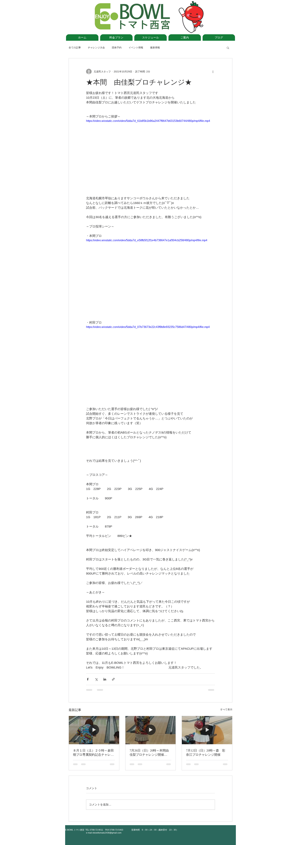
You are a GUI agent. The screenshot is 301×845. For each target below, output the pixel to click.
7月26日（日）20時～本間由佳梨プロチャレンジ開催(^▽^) (149, 753)
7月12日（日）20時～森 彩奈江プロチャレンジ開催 (205, 752)
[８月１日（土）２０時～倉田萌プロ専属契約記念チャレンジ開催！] (94, 730)
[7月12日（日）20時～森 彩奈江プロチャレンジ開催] (207, 730)
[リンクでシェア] (113, 679)
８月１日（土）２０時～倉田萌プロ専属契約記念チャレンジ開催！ (93, 753)
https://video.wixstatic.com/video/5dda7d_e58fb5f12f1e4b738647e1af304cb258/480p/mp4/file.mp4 (146, 240)
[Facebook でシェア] (87, 679)
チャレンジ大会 (96, 47)
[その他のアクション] (213, 71)
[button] (228, 47)
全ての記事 (75, 47)
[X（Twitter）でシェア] (96, 679)
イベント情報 (136, 47)
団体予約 (117, 47)
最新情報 (155, 47)
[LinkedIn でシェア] (104, 679)
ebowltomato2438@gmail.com (106, 833)
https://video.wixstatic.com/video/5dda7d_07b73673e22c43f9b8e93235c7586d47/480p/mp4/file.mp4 (148, 326)
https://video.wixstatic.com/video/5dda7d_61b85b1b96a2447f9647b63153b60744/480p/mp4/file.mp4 (148, 120)
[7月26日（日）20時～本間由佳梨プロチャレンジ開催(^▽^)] (150, 730)
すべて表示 (226, 709)
